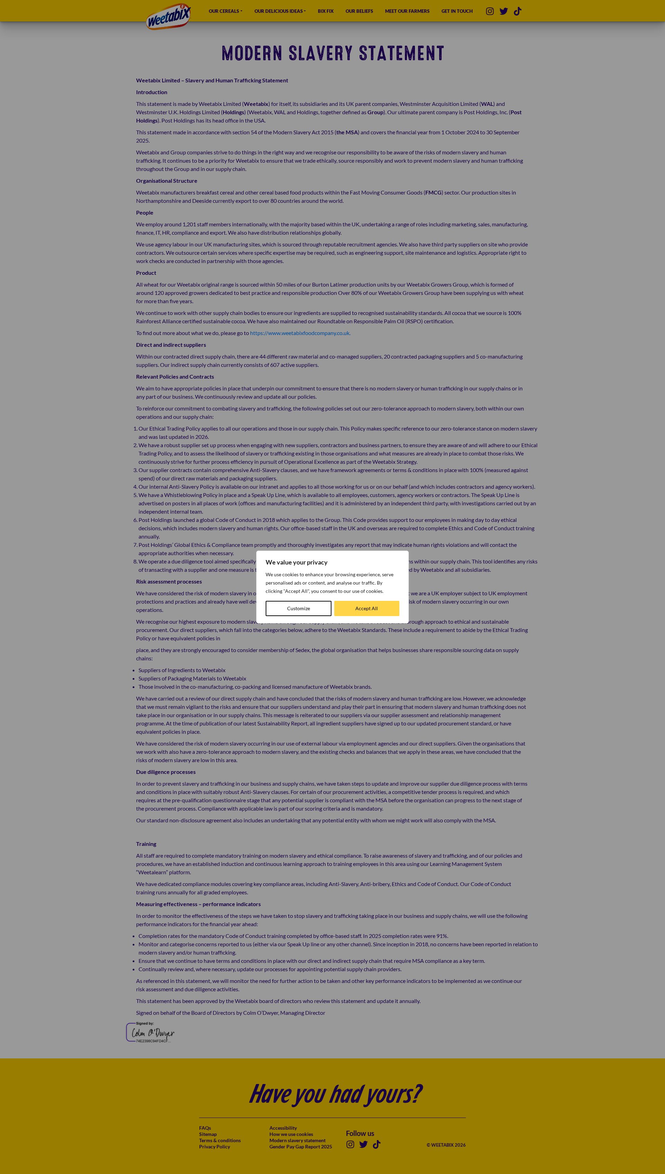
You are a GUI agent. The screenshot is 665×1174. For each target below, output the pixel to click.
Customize (298, 608)
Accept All (366, 608)
